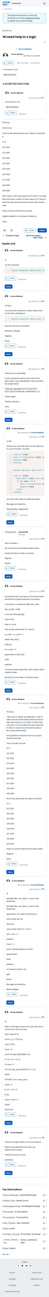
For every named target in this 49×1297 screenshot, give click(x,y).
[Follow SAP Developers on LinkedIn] (31, 1266)
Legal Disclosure (37, 1279)
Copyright (12, 1279)
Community (16, 3)
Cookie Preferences (12, 1291)
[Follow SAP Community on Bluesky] (22, 1266)
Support (37, 1285)
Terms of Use (36, 1273)
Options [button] (44, 42)
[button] (4, 63)
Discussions (8, 9)
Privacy (12, 1273)
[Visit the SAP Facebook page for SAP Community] (18, 1266)
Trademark (12, 1285)
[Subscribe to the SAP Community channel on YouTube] (26, 1266)
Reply (8, 287)
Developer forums (32, 18)
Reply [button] (42, 230)
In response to (32, 433)
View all (5, 1254)
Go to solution (25, 49)
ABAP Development (10, 75)
